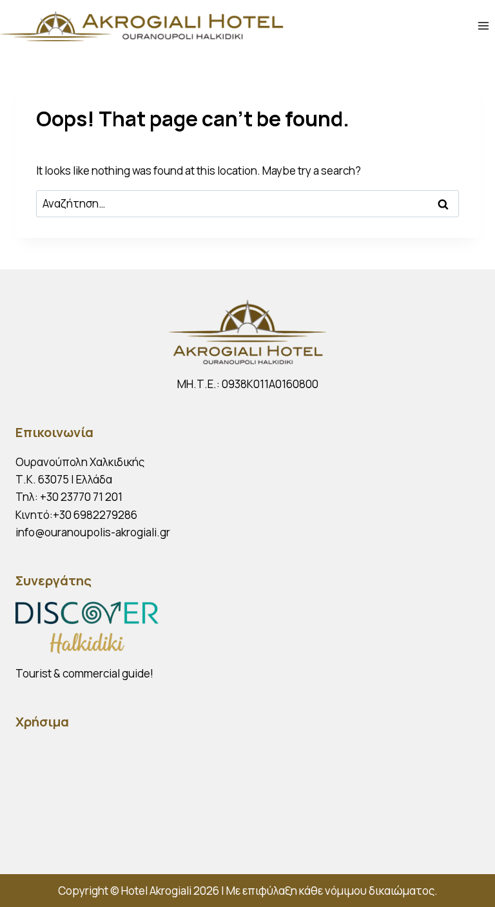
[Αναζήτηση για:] (247, 203)
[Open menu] (483, 25)
